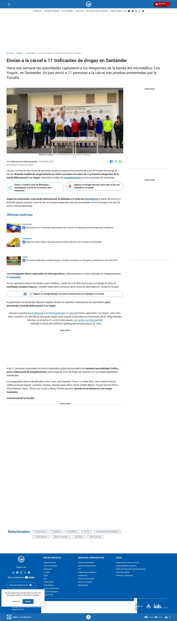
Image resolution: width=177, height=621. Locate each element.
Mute (146, 617)
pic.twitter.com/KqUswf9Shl (88, 320)
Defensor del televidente (87, 566)
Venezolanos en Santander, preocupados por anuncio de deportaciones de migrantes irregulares (69, 227)
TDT (79, 569)
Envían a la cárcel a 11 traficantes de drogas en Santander (60, 53)
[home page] (88, 4)
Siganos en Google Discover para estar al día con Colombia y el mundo (97, 186)
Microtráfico (72, 531)
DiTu (45, 579)
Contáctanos (82, 575)
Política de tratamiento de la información (130, 569)
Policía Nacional (41, 537)
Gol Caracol (48, 569)
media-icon (88, 617)
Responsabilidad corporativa (126, 566)
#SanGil (73, 313)
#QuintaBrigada (36, 313)
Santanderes (31, 53)
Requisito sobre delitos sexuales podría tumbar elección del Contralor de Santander (64, 242)
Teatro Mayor (48, 585)
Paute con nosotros (85, 582)
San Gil (86, 531)
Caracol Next (48, 595)
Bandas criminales (61, 537)
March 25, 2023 (93, 323)
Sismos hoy (79, 11)
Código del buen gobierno (87, 572)
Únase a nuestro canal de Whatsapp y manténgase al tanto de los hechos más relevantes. (33, 188)
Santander (56, 531)
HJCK (46, 575)
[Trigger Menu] (9, 4)
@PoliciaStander (56, 313)
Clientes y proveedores (86, 579)
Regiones (19, 53)
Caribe (24, 257)
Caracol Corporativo (51, 592)
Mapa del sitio (83, 585)
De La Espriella (67, 11)
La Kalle (46, 572)
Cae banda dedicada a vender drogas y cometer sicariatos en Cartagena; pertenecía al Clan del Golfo (72, 260)
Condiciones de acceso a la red (127, 563)
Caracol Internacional (51, 588)
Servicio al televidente (86, 563)
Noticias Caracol (50, 563)
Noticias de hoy (95, 537)
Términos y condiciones (124, 575)
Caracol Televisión (50, 566)
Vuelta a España (116, 11)
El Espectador (49, 582)
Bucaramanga (40, 531)
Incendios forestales (51, 11)
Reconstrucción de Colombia (96, 11)
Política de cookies (123, 572)
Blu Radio (10, 53)
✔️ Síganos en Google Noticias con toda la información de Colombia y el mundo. (67, 294)
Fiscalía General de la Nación (107, 531)
